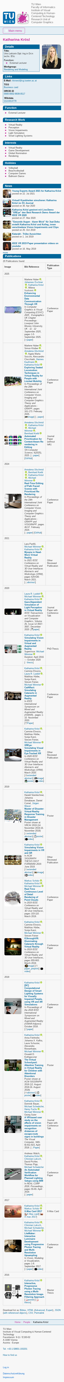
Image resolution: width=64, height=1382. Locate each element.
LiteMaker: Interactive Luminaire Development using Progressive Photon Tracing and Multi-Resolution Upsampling (34, 1244)
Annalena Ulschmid (34, 351)
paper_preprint (31, 968)
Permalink (39, 1313)
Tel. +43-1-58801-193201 (15, 1349)
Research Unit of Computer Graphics (42, 21)
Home (17, 1322)
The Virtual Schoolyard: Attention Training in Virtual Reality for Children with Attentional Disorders (33, 1067)
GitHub (28, 458)
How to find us (10, 1355)
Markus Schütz (31, 880)
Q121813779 (10, 101)
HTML (30, 1310)
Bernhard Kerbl (31, 433)
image (31, 417)
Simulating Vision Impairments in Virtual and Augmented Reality (34, 643)
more (5, 252)
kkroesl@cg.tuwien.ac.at (24, 80)
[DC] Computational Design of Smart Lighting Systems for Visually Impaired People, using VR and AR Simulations (33, 995)
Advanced (40, 1310)
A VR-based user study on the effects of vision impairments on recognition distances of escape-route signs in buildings (34, 1127)
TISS (6, 84)
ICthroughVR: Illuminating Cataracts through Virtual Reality (33, 942)
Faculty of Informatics (43, 7)
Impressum (8, 1377)
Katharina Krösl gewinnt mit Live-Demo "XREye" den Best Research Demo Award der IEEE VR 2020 (36, 212)
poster (30, 781)
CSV (31, 1313)
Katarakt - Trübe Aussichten (26, 234)
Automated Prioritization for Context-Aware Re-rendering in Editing (34, 441)
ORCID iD (9, 91)
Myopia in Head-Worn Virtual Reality (32, 555)
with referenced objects (15, 1313)
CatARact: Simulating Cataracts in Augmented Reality (30, 693)
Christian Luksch (32, 1159)
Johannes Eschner (33, 282)
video (40, 781)
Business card (11, 87)
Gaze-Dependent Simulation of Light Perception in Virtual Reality (33, 606)
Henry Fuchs (30, 1109)
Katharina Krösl (36, 285)
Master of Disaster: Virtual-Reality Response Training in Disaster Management (34, 814)
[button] (14, 31)
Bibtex (23, 1310)
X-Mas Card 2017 (33, 1211)
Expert (49, 1310)
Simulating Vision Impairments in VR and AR (34, 850)
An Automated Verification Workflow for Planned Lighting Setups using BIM (33, 1175)
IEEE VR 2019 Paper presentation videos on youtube (35, 244)
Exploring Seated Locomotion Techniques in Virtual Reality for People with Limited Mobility (33, 374)
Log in (6, 1367)
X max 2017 (30, 1217)
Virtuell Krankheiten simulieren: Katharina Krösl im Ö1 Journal (34, 201)
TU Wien (36, 4)
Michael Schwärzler (34, 1106)
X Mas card (32, 1214)
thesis (30, 662)
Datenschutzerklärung (13, 1373)
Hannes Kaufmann (34, 360)
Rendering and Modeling (16, 69)
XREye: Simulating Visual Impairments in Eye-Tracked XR (33, 749)
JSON (58, 1310)
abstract (31, 582)
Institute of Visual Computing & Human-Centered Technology (43, 13)
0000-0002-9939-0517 (14, 93)
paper (29, 339)
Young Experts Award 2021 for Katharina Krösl (36, 191)
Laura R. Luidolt (32, 594)
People (26, 1322)
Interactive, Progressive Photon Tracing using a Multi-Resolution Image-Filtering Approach (34, 1290)
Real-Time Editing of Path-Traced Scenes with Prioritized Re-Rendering (33, 489)
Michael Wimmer (30, 429)
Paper (30, 723)
